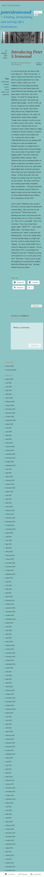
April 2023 (8, 503)
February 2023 (10, 510)
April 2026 (8, 394)
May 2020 (8, 634)
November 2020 (10, 611)
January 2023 (10, 514)
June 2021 (9, 585)
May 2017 (8, 769)
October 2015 (10, 840)
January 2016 (10, 829)
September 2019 (10, 664)
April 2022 (8, 548)
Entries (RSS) (10, 366)
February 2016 (10, 825)
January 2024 (10, 484)
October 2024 (10, 461)
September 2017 (10, 754)
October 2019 (10, 660)
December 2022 (10, 518)
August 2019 (9, 668)
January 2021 (10, 604)
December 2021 (10, 563)
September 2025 (10, 420)
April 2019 (8, 683)
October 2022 (10, 525)
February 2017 (10, 780)
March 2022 (9, 551)
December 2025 (10, 409)
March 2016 (9, 821)
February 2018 (10, 735)
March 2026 (9, 398)
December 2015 (10, 833)
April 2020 (8, 638)
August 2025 (9, 424)
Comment (34, 345)
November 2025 (10, 413)
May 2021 (8, 589)
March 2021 (9, 596)
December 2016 (10, 788)
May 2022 (8, 544)
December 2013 (10, 866)
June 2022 (9, 540)
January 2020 (10, 649)
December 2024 (10, 454)
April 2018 (8, 728)
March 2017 (9, 776)
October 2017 (10, 750)
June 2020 (9, 630)
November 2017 (10, 746)
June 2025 (9, 431)
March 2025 (9, 443)
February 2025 (10, 446)
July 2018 (8, 716)
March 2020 (9, 641)
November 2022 (10, 521)
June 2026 (9, 386)
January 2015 (10, 855)
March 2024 (9, 476)
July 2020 (8, 626)
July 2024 (8, 469)
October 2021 (10, 570)
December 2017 (10, 743)
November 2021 (10, 566)
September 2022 (10, 529)
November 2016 (10, 791)
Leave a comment (39, 63)
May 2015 (8, 851)
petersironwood (16, 12)
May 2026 (8, 390)
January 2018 (10, 739)
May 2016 (8, 814)
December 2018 (10, 698)
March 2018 (9, 731)
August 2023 (9, 491)
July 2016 (8, 806)
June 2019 (9, 675)
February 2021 (10, 600)
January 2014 (10, 863)
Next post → (37, 306)
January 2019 (10, 694)
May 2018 (8, 724)
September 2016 (10, 799)
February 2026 (10, 401)
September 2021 (10, 574)
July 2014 (8, 859)
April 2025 (8, 439)
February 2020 (10, 645)
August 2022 (9, 533)
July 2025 (8, 428)
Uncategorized (16, 64)
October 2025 (10, 416)
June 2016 (9, 810)
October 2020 (10, 615)
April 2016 (8, 818)
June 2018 (9, 720)
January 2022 (10, 559)
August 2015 (9, 848)
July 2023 (8, 495)
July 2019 (8, 671)
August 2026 (9, 379)
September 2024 (10, 465)
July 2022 (8, 536)
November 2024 (10, 458)
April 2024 (8, 473)
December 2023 (10, 488)
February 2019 (10, 690)
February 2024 (10, 480)
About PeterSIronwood (11, 5)
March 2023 (9, 506)
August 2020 (9, 623)
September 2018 (10, 709)
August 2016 (9, 803)
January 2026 (10, 405)
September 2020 (10, 619)
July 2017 (8, 761)
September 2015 (10, 844)
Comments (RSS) (11, 370)
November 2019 (10, 656)
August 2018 (9, 713)
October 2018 (10, 705)
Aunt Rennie (5, 81)
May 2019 (8, 679)
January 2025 (10, 450)
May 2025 (8, 435)
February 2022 (10, 555)
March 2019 (9, 686)
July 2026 (8, 383)
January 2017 (10, 784)
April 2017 (8, 773)
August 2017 (9, 758)
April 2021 (8, 593)
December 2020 (10, 608)
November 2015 (10, 836)
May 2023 (8, 499)
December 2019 (10, 653)
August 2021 (9, 578)
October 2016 (10, 795)
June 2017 (9, 765)
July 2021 (8, 581)
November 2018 (10, 701)
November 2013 (10, 870)
